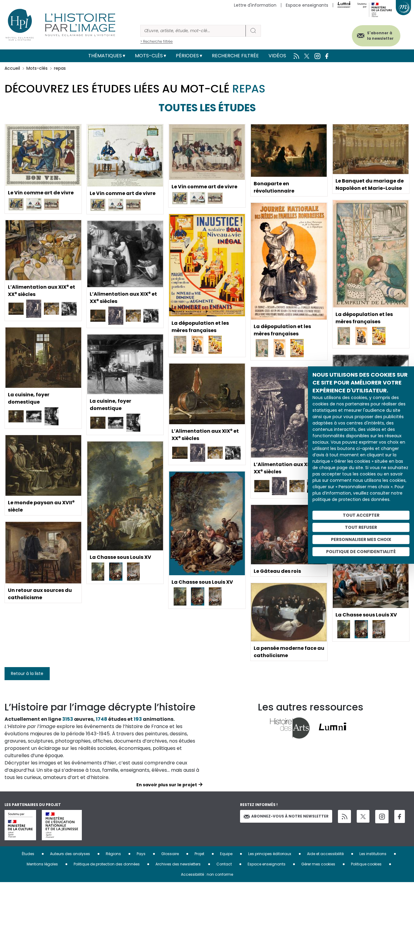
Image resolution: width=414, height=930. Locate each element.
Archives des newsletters (178, 864)
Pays (141, 853)
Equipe (226, 853)
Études (28, 853)
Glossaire (170, 853)
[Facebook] (399, 816)
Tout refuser (361, 527)
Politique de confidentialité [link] (361, 552)
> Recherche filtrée (156, 41)
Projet (199, 853)
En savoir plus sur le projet (166, 785)
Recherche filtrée (235, 55)
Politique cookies (366, 864)
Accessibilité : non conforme (207, 874)
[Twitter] (363, 816)
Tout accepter (361, 515)
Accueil (12, 68)
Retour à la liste (27, 673)
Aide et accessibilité (325, 853)
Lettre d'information (255, 5)
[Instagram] (382, 816)
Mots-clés (149, 55)
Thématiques (105, 55)
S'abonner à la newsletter (380, 35)
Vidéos (277, 55)
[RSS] (344, 816)
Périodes (187, 55)
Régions (113, 853)
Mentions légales (42, 864)
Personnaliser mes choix (361, 539)
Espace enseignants (307, 5)
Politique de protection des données (107, 864)
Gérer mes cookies (318, 864)
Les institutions (372, 853)
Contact (224, 864)
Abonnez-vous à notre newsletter (290, 816)
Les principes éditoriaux (269, 853)
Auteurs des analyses (70, 853)
